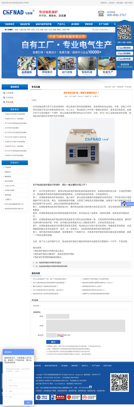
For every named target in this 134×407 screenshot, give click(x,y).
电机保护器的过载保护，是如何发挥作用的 (54, 254)
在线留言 (112, 3)
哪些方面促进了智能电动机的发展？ (45, 286)
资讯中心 (85, 366)
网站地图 (120, 3)
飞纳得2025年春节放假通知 (14, 155)
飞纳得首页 (9, 24)
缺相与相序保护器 (44, 24)
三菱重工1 (8, 199)
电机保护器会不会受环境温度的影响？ (46, 294)
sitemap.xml (79, 375)
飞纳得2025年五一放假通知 (14, 146)
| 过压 (46, 30)
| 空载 (41, 30)
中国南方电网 (9, 190)
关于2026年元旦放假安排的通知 (16, 132)
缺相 (16, 30)
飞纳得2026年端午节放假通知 (15, 114)
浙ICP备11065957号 (42, 384)
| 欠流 (37, 30)
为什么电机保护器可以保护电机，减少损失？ (48, 290)
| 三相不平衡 (65, 30)
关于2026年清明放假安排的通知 (16, 123)
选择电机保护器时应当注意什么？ (94, 290)
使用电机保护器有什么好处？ (92, 286)
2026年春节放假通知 (12, 128)
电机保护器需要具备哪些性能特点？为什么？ (98, 283)
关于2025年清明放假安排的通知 (16, 151)
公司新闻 (9, 93)
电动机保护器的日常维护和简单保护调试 (53, 266)
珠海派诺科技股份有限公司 (14, 209)
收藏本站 (104, 3)
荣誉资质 (89, 24)
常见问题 (128, 87)
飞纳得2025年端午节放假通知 (15, 142)
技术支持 (127, 59)
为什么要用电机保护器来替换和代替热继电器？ (49, 283)
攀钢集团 (8, 176)
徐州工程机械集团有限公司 (14, 204)
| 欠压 (50, 30)
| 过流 (33, 30)
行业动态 (9, 98)
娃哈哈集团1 (9, 181)
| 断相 (58, 30)
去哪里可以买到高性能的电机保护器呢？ (96, 294)
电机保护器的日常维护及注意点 (49, 251)
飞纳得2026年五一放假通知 (14, 119)
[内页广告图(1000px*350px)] (67, 55)
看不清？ (67, 335)
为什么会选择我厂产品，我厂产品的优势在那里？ (50, 279)
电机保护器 (25, 24)
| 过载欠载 (22, 30)
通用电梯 (8, 195)
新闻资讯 (120, 87)
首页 (113, 87)
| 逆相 (54, 30)
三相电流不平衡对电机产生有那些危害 (95, 279)
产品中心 (61, 24)
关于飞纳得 (103, 24)
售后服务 (127, 53)
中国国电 (8, 167)
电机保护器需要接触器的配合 (48, 257)
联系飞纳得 (128, 3)
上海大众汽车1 (10, 186)
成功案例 (75, 24)
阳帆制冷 (8, 172)
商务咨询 (127, 48)
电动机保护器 (43, 185)
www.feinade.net (60, 384)
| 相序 (28, 30)
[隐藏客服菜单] (124, 33)
